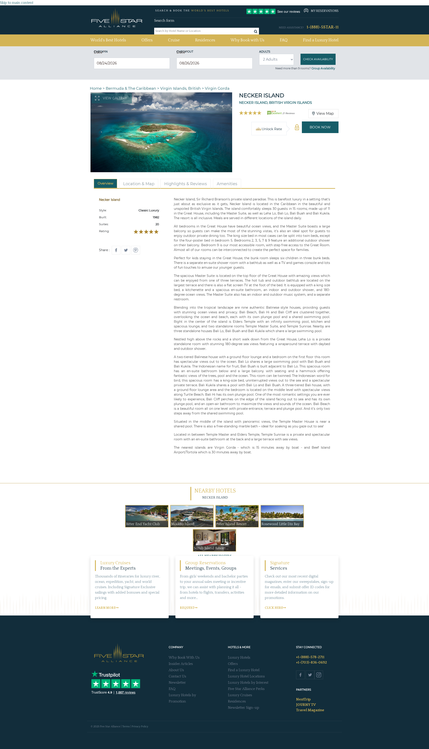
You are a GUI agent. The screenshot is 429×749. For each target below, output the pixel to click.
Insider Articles (181, 664)
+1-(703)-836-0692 (311, 662)
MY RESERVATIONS (325, 11)
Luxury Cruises (240, 695)
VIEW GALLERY (115, 98)
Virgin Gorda (217, 88)
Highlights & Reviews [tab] (185, 183)
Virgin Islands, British (180, 88)
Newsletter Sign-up (243, 708)
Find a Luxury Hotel (321, 40)
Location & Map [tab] (138, 183)
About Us (176, 670)
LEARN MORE (105, 608)
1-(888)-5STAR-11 (323, 27)
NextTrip (303, 699)
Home (96, 88)
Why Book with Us (247, 40)
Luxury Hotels (239, 658)
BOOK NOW (320, 127)
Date (99, 52)
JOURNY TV (306, 705)
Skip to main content (16, 3)
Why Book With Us (184, 658)
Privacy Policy (140, 726)
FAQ (284, 40)
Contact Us (177, 676)
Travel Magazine (310, 710)
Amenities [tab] (227, 183)
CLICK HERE (274, 608)
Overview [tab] (105, 183)
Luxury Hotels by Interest (248, 683)
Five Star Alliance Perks (246, 689)
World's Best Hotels (108, 40)
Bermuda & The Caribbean (131, 88)
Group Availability (323, 68)
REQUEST (187, 608)
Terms (126, 726)
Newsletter (177, 683)
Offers (147, 40)
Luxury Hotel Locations (246, 676)
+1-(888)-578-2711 (310, 657)
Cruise (174, 40)
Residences (205, 40)
